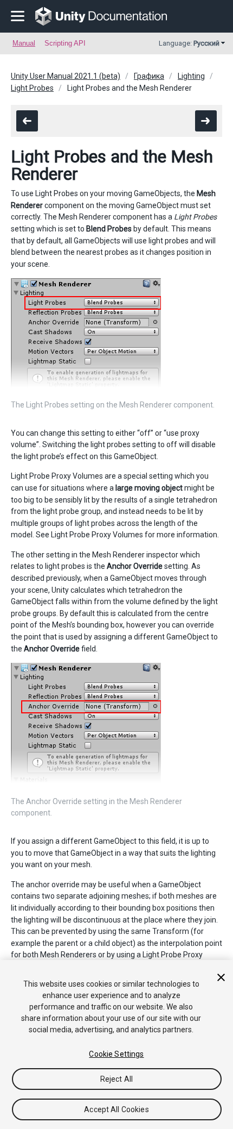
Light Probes (32, 88)
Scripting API (65, 43)
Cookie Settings (116, 1054)
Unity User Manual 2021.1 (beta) (65, 76)
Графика (149, 76)
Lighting (191, 76)
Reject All (116, 1079)
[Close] (221, 977)
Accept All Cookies (116, 1109)
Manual (23, 43)
